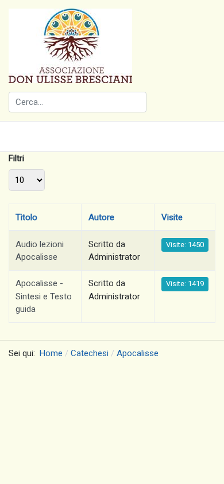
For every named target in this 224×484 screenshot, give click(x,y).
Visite (172, 217)
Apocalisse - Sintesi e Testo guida (44, 296)
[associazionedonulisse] (70, 45)
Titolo (26, 217)
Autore (101, 217)
